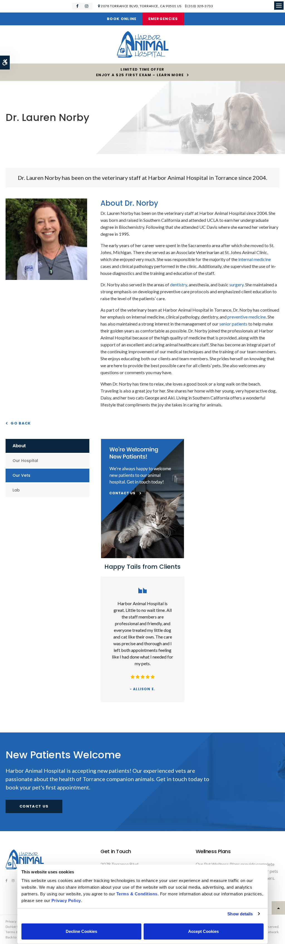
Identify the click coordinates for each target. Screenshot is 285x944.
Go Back (21, 423)
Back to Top (14, 937)
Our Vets (21, 475)
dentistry (178, 284)
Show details (240, 913)
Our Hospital (25, 460)
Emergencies (163, 18)
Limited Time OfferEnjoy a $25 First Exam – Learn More (140, 72)
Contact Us (33, 806)
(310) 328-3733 (200, 6)
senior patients (233, 323)
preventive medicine (246, 316)
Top (278, 908)
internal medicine (254, 259)
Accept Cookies (203, 931)
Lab (16, 490)
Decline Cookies (81, 931)
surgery (236, 284)
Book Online (121, 18)
